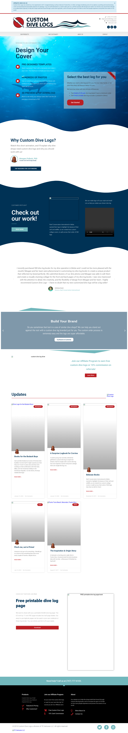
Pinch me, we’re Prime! (24, 547)
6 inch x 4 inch (78, 95)
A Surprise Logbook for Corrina (64, 453)
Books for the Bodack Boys (26, 456)
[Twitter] (111, 27)
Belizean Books (93, 475)
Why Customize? (53, 34)
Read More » (18, 477)
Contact (105, 34)
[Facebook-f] (106, 727)
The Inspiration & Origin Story (63, 551)
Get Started (75, 102)
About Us (80, 34)
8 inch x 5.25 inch (79, 93)
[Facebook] (108, 27)
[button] (13, 279)
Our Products (24, 34)
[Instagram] (115, 27)
